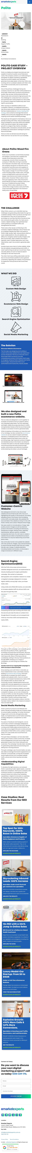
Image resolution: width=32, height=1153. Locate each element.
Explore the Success (10, 850)
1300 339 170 (19, 1072)
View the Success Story (11, 990)
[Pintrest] (20, 1112)
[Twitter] (6, 1112)
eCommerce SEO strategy (13, 673)
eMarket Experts (11, 1140)
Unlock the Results (9, 895)
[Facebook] (2, 1112)
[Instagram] (16, 1112)
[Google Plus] (9, 1112)
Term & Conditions (14, 1137)
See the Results (8, 1043)
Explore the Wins (8, 943)
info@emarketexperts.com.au (10, 1130)
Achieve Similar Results (11, 853)
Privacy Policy (4, 1137)
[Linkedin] (13, 1112)
